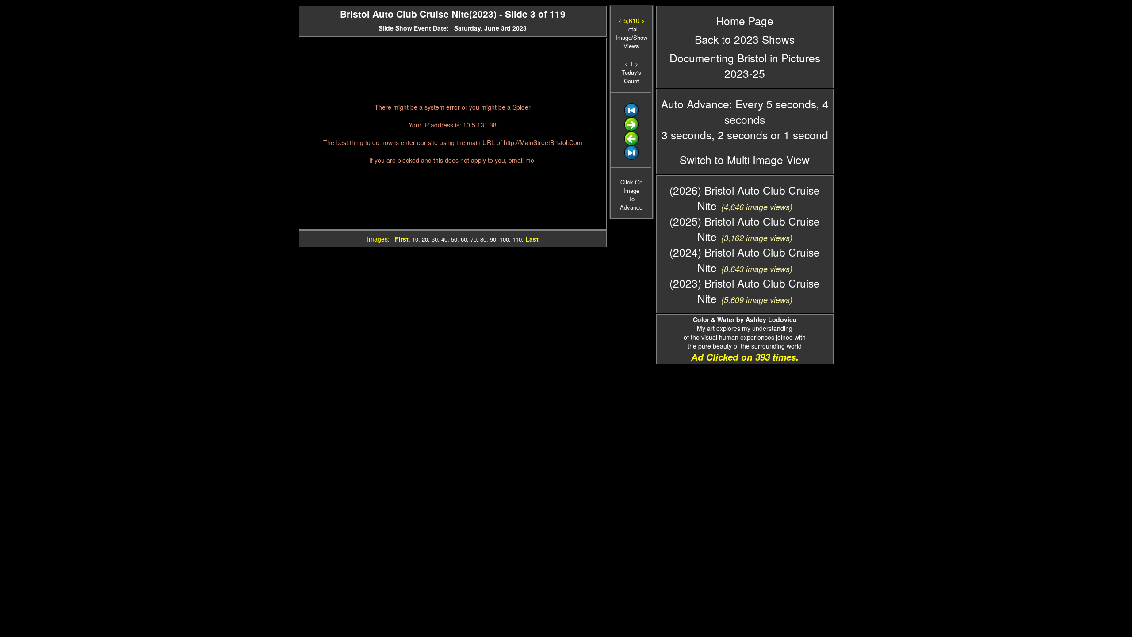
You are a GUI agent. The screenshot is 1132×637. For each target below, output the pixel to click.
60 (464, 239)
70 (473, 239)
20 (425, 239)
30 (435, 239)
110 (517, 239)
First (402, 238)
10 (415, 239)
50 (454, 239)
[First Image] (631, 115)
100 (504, 239)
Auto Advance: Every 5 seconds (738, 103)
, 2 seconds (739, 134)
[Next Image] (631, 129)
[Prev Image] (631, 143)
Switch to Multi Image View (745, 159)
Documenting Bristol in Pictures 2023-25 (744, 65)
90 (493, 239)
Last (532, 238)
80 (483, 239)
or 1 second (798, 134)
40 (444, 239)
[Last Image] (631, 157)
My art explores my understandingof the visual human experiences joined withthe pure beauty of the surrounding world (745, 332)
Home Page (744, 20)
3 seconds (686, 134)
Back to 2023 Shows (745, 39)
